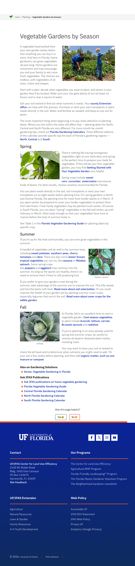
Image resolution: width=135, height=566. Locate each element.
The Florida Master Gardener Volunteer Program (99, 479)
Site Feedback (18, 482)
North (23, 139)
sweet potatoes (40, 253)
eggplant (45, 268)
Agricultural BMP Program (86, 469)
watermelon (89, 181)
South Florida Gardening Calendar (44, 400)
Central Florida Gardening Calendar (45, 391)
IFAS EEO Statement (83, 514)
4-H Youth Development (24, 529)
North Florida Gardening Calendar (44, 395)
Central (32, 139)
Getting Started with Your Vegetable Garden (86, 169)
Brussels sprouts (72, 324)
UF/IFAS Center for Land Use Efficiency (33, 464)
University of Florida (29, 557)
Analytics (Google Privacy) (86, 529)
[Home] (11, 17)
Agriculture (16, 509)
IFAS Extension (52, 557)
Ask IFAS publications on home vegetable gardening (55, 382)
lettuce (95, 321)
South (46, 139)
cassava (67, 260)
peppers (30, 268)
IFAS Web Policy (80, 519)
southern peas (59, 253)
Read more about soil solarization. (74, 289)
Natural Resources (21, 514)
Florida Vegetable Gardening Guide (63, 223)
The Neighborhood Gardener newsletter (94, 484)
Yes (59, 417)
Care (17, 17)
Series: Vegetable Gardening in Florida (47, 371)
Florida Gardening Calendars (67, 132)
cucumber (74, 181)
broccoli (85, 321)
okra (39, 257)
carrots (105, 321)
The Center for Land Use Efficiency (91, 464)
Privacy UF (77, 524)
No (73, 417)
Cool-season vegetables (97, 317)
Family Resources (20, 524)
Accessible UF (79, 509)
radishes (93, 324)
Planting (26, 17)
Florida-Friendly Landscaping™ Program (94, 474)
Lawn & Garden (19, 519)
